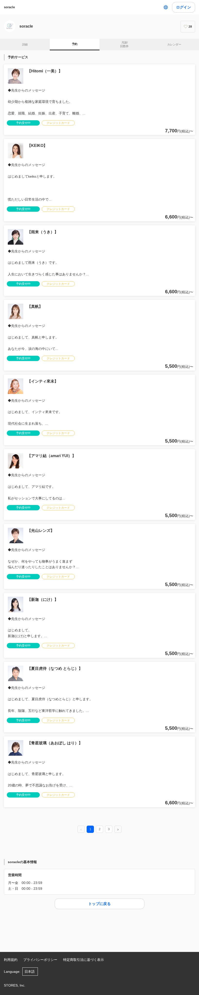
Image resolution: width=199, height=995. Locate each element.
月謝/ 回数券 (124, 44)
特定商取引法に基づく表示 (83, 960)
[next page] (118, 829)
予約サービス (18, 57)
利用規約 (10, 960)
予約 (74, 44)
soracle (9, 7)
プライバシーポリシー (40, 960)
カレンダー (174, 44)
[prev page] (81, 829)
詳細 (25, 44)
